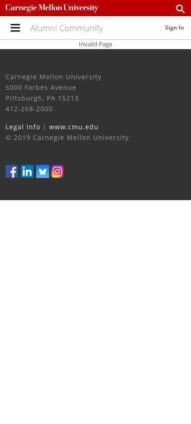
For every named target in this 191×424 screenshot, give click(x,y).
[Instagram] (57, 170)
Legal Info (23, 126)
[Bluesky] (42, 170)
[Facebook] (12, 170)
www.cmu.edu (74, 126)
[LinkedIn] (27, 170)
